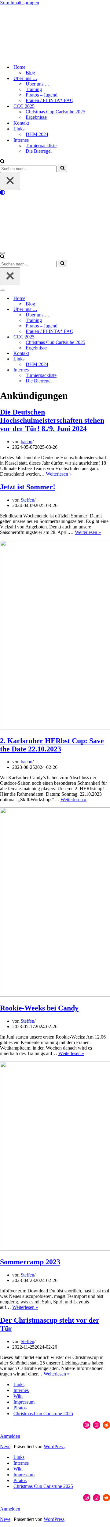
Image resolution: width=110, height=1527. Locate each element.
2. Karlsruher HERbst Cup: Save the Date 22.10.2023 (52, 745)
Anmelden (10, 1436)
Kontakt (21, 123)
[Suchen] (2, 161)
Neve (5, 1446)
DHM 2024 (37, 134)
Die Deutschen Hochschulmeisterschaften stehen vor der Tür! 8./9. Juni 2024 (52, 420)
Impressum (24, 1402)
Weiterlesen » (59, 474)
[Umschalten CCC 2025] (107, 337)
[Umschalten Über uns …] (107, 309)
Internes (21, 1390)
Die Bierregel (39, 151)
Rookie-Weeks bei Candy (39, 1008)
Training (34, 89)
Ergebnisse (36, 117)
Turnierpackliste (41, 145)
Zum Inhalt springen (19, 2)
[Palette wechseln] (55, 192)
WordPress (54, 1446)
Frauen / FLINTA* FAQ (50, 100)
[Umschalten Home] (107, 298)
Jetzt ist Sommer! (27, 487)
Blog (30, 72)
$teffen (27, 499)
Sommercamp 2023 (30, 1262)
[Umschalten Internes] (107, 370)
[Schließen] (10, 181)
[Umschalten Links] (107, 359)
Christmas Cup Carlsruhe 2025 (55, 111)
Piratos (20, 1407)
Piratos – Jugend (41, 94)
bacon (26, 441)
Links (18, 1384)
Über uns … (38, 83)
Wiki (18, 1396)
